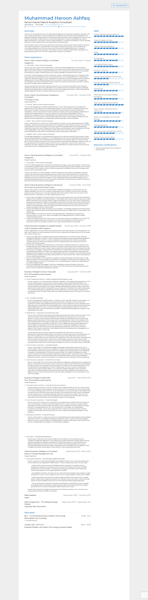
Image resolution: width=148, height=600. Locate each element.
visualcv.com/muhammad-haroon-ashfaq (73, 26)
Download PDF (122, 5)
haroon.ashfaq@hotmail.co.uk (54, 24)
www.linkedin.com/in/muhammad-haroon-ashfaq (41, 26)
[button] (95, 36)
